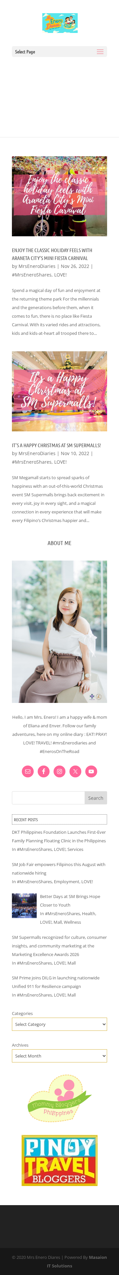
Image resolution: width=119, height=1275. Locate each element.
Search (95, 798)
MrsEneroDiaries (37, 266)
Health (88, 913)
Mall (58, 922)
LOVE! (60, 275)
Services (75, 849)
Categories (22, 1013)
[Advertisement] (59, 93)
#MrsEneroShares (32, 275)
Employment (66, 881)
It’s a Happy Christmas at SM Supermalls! (56, 445)
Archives (20, 1045)
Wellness (72, 922)
